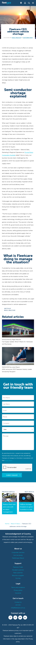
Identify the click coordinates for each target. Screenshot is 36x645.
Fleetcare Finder (18, 567)
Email (4, 410)
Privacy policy (18, 590)
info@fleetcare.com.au (18, 608)
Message (5, 436)
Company (6, 423)
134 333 (18, 605)
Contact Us (18, 602)
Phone (5, 417)
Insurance (18, 593)
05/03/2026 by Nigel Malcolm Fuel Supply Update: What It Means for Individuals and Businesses (17, 342)
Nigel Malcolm (16, 37)
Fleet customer (18, 573)
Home (7, 524)
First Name (6, 398)
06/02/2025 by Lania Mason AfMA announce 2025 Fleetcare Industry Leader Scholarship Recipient (17, 369)
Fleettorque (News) (18, 558)
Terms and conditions (18, 587)
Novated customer (18, 570)
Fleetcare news (28, 37)
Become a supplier (18, 575)
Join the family (18, 555)
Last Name (6, 404)
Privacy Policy (8, 460)
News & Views (15, 524)
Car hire (18, 578)
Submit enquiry (12, 475)
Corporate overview (18, 552)
